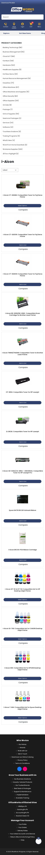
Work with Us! (22, 751)
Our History (22, 744)
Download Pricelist (8, 3)
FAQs (22, 840)
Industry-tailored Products (22, 782)
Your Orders (22, 827)
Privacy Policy (22, 760)
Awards (22, 748)
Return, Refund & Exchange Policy (22, 837)
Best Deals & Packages (22, 788)
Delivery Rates (23, 831)
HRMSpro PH (22, 806)
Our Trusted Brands (22, 785)
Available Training (22, 798)
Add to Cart (22, 245)
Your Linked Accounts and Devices (22, 834)
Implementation (22, 795)
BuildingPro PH (22, 809)
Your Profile (22, 824)
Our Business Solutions (22, 779)
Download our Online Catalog (22, 757)
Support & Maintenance (22, 792)
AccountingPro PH (22, 813)
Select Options (22, 206)
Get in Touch (22, 754)
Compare (23, 209)
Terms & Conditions (22, 763)
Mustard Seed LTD (22, 816)
